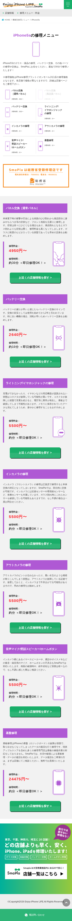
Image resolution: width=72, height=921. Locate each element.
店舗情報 (9, 13)
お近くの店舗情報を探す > (35, 277)
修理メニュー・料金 (30, 13)
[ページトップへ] (66, 903)
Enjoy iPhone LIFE (34, 902)
